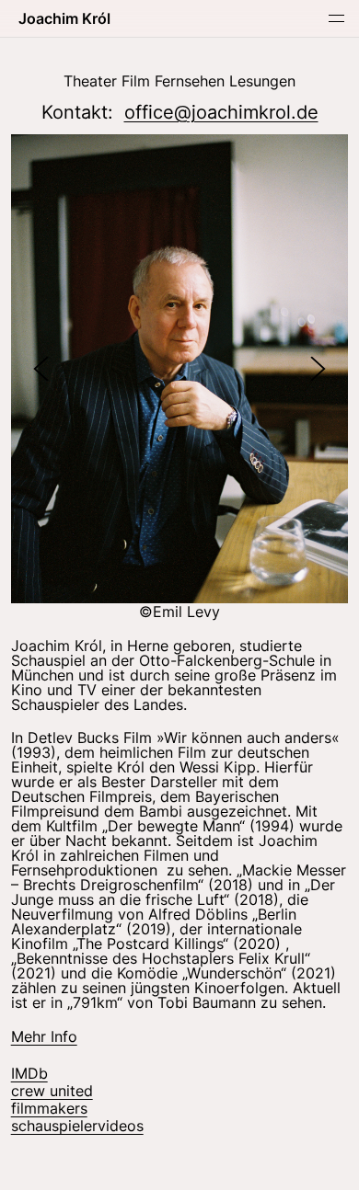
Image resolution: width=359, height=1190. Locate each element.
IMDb (29, 1073)
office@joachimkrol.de (221, 112)
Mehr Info (44, 1036)
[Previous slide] (41, 368)
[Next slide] (318, 368)
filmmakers (49, 1108)
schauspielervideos (77, 1125)
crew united (52, 1090)
